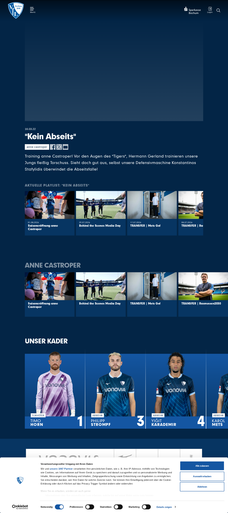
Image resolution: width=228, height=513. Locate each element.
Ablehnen (202, 486)
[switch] (89, 506)
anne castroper (37, 147)
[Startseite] (16, 10)
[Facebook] (53, 147)
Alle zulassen (202, 465)
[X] (59, 147)
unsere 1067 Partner (61, 468)
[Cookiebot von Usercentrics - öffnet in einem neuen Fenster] (20, 507)
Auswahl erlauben (202, 476)
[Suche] (218, 10)
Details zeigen (164, 507)
